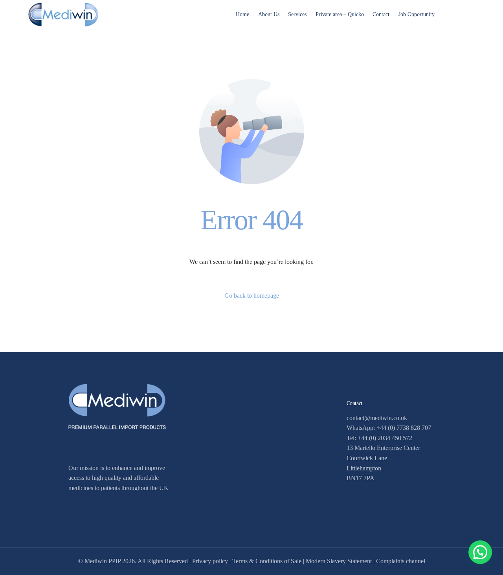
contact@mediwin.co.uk (377, 418)
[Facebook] (455, 13)
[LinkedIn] (468, 13)
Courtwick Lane (367, 458)
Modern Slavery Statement (339, 561)
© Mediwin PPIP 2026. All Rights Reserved (133, 561)
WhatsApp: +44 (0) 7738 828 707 (389, 427)
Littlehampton (364, 468)
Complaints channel (400, 561)
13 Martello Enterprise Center (383, 447)
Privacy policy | (212, 561)
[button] (480, 552)
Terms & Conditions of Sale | (269, 561)
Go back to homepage (251, 295)
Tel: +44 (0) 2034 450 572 (379, 438)
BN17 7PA (360, 478)
